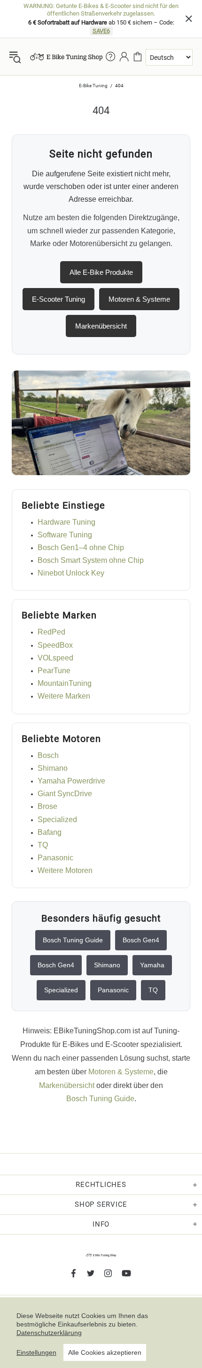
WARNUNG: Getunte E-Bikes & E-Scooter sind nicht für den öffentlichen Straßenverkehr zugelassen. (101, 9)
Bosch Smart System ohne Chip (91, 560)
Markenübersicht (101, 326)
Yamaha (152, 965)
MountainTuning (65, 683)
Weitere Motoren (65, 870)
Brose (47, 806)
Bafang (50, 832)
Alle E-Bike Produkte (101, 272)
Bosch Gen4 (141, 940)
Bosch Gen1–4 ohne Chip (81, 548)
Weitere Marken (64, 696)
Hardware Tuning (66, 522)
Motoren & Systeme (139, 299)
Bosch (48, 755)
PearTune (54, 671)
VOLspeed (55, 658)
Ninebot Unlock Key (71, 573)
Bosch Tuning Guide (73, 940)
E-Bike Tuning (93, 85)
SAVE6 (101, 30)
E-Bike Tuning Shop (66, 57)
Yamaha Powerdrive (71, 781)
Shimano (53, 768)
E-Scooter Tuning (58, 299)
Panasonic (55, 858)
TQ (43, 845)
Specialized (57, 820)
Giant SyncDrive (65, 794)
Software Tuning (65, 535)
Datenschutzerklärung (49, 1332)
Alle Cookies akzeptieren (104, 1352)
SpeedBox (55, 645)
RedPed (51, 632)
